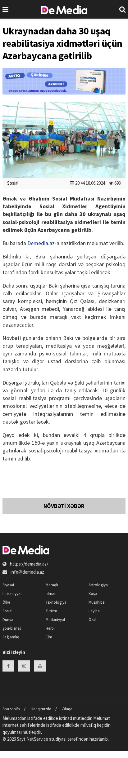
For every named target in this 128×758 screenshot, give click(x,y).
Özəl (92, 619)
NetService (37, 739)
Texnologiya (56, 602)
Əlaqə (67, 709)
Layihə (94, 611)
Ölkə (6, 602)
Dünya (7, 619)
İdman (51, 593)
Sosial (12, 183)
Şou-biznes (11, 628)
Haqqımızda (41, 709)
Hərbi (50, 628)
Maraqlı (52, 585)
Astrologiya (98, 585)
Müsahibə (97, 602)
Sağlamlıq (10, 637)
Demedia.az (41, 243)
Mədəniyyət (55, 619)
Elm (49, 637)
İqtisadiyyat (12, 593)
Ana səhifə (11, 709)
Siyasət (8, 585)
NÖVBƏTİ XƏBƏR (64, 505)
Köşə (93, 593)
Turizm (51, 611)
